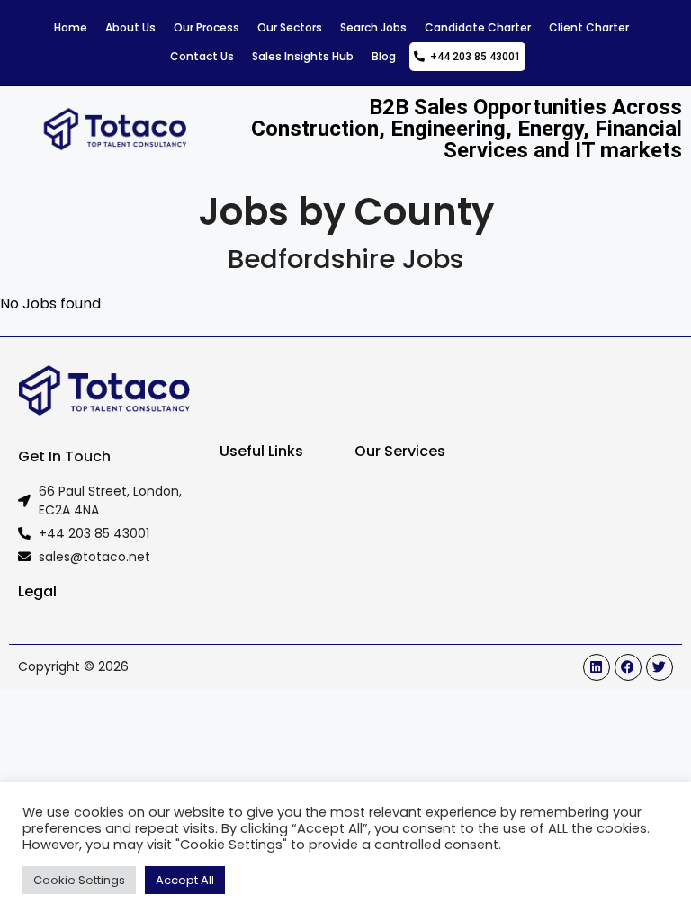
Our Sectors (289, 27)
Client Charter (589, 27)
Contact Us (202, 56)
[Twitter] (659, 667)
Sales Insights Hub (303, 56)
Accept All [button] (185, 880)
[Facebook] (628, 667)
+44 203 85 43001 (473, 56)
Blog (384, 56)
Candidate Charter (478, 27)
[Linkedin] (596, 667)
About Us (130, 27)
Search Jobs (373, 27)
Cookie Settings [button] (79, 880)
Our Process (206, 27)
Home (70, 27)
